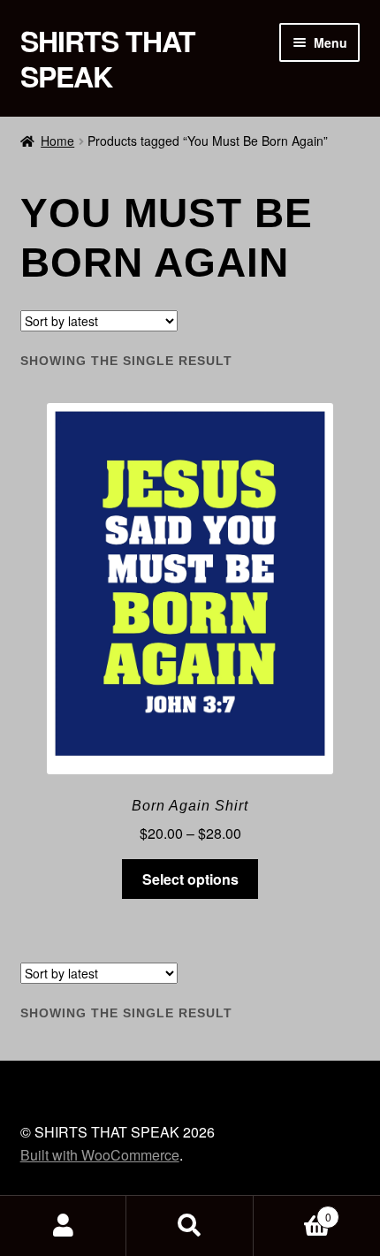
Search (189, 1226)
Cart (292, 1210)
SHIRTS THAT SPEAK (107, 58)
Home (57, 140)
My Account (63, 1226)
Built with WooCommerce (99, 1155)
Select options (190, 879)
